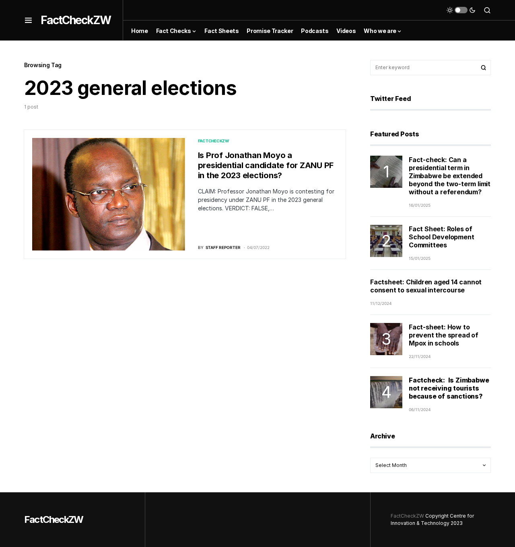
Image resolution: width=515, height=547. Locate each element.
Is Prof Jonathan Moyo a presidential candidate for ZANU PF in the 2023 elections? (266, 165)
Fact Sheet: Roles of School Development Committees (441, 237)
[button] (28, 20)
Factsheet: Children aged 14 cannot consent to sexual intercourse (426, 286)
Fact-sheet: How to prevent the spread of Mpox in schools (443, 335)
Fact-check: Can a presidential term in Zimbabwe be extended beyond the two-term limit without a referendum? (449, 176)
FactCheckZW (76, 20)
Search (483, 67)
